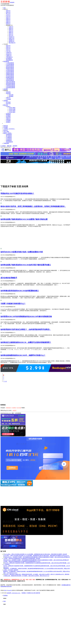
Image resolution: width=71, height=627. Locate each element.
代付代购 (19, 407)
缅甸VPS (11, 29)
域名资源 (8, 93)
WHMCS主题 (12, 109)
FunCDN (10, 590)
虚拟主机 (8, 92)
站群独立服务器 (10, 65)
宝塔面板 (8, 120)
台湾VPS (8, 15)
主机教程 (5, 100)
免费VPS (8, 97)
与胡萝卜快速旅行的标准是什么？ (13, 303)
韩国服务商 (9, 140)
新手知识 (8, 102)
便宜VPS (8, 45)
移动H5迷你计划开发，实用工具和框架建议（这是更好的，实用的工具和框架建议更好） (33, 206)
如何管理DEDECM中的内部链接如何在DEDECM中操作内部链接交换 (26, 316)
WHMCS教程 (12, 107)
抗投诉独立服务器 (10, 87)
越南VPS (11, 32)
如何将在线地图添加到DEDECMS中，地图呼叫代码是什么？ (23, 355)
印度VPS (11, 26)
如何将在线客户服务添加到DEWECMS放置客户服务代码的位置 (24, 219)
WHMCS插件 (12, 112)
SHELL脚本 (6, 131)
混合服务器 (9, 58)
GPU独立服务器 (10, 64)
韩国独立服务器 (10, 73)
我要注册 (9, 145)
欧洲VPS (8, 23)
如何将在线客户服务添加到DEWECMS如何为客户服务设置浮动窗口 (26, 265)
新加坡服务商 (9, 141)
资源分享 (8, 117)
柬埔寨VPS (11, 39)
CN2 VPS (8, 51)
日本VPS (8, 16)
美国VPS (8, 19)
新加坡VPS (11, 37)
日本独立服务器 (10, 71)
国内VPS (8, 12)
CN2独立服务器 (10, 62)
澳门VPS (8, 13)
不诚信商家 (6, 143)
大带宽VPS (9, 52)
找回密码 (15, 145)
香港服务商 (9, 134)
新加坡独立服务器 (10, 84)
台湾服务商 (9, 137)
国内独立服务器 (10, 67)
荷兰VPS (11, 35)
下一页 (5, 381)
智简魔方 (8, 122)
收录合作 (5, 130)
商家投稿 (5, 125)
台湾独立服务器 (10, 70)
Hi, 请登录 (3, 145)
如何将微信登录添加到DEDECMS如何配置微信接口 (20, 291)
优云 (5, 590)
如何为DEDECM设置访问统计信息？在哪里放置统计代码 (22, 252)
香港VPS (8, 10)
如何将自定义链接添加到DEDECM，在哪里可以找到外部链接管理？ (26, 342)
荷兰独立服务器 (10, 76)
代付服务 (5, 127)
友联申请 (38, 593)
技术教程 (8, 116)
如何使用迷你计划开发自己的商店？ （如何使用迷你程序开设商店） (26, 329)
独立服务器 (6, 61)
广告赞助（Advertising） (9, 128)
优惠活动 (8, 119)
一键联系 (14, 410)
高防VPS (8, 47)
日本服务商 (9, 139)
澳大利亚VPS (12, 42)
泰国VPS (11, 28)
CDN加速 (8, 99)
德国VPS (8, 22)
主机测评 (5, 89)
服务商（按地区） (7, 133)
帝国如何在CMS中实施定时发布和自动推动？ (17, 193)
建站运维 (5, 105)
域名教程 (11, 96)
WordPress (8, 113)
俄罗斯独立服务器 (10, 83)
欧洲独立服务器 (10, 77)
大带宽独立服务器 (10, 86)
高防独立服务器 (10, 80)
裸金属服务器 (9, 60)
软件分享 (8, 103)
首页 (4, 7)
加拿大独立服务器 (10, 81)
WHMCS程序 (12, 110)
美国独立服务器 (10, 74)
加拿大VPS (11, 38)
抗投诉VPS (9, 54)
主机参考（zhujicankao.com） (14, 593)
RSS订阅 (33, 593)
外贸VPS (8, 50)
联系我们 (24, 593)
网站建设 (8, 114)
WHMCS (8, 106)
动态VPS (8, 48)
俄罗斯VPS (11, 41)
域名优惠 (11, 94)
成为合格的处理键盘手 (9, 278)
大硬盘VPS (9, 55)
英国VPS (8, 21)
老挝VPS (11, 31)
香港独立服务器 (10, 68)
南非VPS (11, 34)
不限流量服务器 (10, 78)
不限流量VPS (9, 57)
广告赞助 (13, 407)
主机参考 (12, 2)
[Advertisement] (35, 174)
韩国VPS (8, 18)
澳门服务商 (9, 136)
